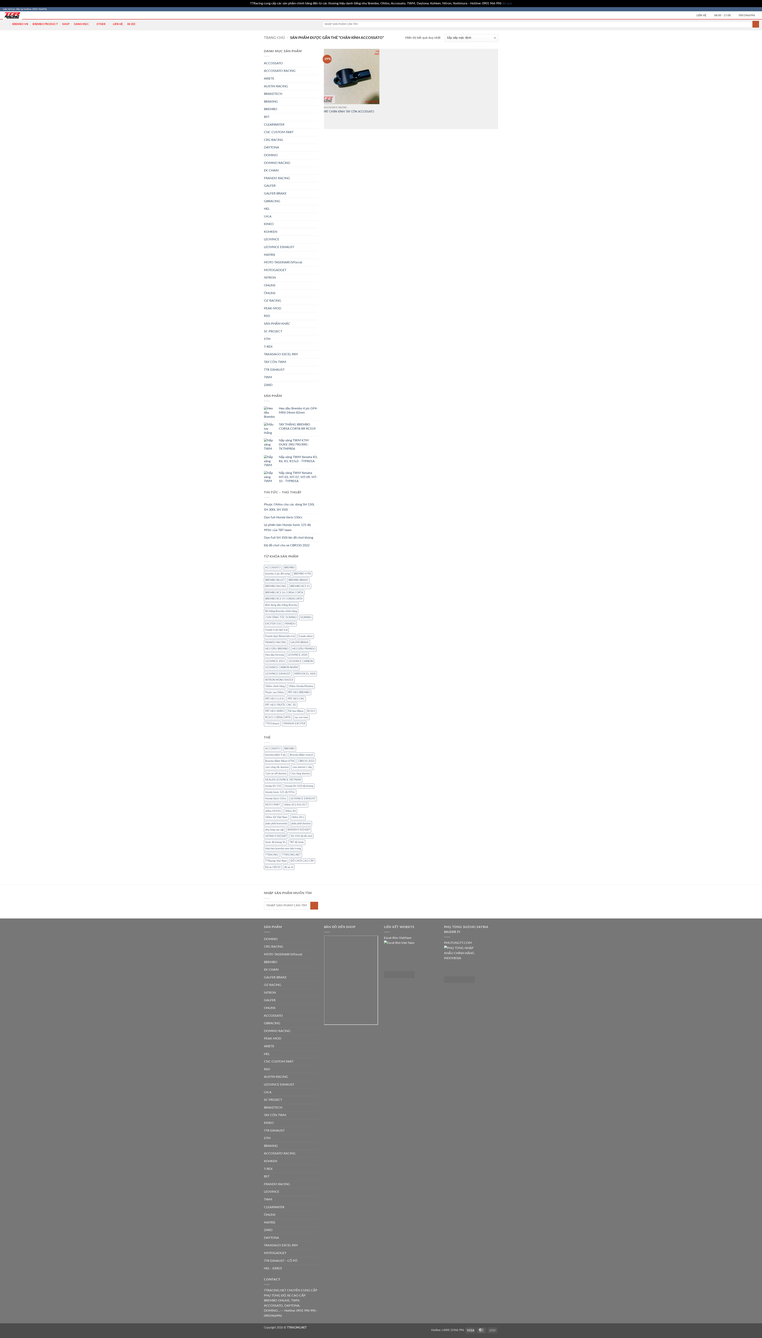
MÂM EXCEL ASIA (305, 674)
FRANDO (290, 624)
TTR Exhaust (272, 723)
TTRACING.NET (291, 855)
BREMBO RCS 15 (300, 586)
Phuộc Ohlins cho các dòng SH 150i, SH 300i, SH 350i (289, 507)
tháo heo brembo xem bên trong (283, 848)
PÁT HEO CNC (296, 699)
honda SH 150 (273, 786)
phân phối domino (301, 823)
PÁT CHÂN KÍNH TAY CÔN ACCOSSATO (349, 111)
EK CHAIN (271, 170)
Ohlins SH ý (297, 817)
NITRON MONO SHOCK (279, 680)
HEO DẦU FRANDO (303, 649)
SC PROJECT (273, 331)
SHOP (65, 24)
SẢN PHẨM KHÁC (277, 323)
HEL (267, 208)
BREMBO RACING (275, 586)
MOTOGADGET (275, 270)
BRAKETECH (273, 93)
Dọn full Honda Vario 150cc (283, 517)
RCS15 (311, 711)
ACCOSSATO (273, 63)
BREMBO (270, 109)
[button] (5, 24)
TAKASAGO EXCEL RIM (281, 354)
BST (266, 116)
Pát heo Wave (295, 711)
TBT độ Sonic (296, 842)
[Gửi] (755, 24)
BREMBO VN (20, 24)
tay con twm (301, 717)
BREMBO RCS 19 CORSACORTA (284, 599)
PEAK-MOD (272, 308)
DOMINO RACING (277, 163)
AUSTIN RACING (276, 86)
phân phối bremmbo (276, 823)
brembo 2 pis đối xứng (277, 574)
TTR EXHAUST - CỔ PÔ (280, 1260)
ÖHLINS (269, 293)
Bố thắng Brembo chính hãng (281, 611)
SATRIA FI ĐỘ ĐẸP (276, 836)
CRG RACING (273, 140)
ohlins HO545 (273, 811)
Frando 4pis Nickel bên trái (280, 636)
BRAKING (271, 101)
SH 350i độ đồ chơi (301, 836)
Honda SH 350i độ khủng (299, 786)
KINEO (269, 224)
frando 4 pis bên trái (276, 630)
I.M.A (267, 216)
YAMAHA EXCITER (294, 723)
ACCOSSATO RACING (279, 70)
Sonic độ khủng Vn (275, 842)
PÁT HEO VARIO (274, 711)
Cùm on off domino (276, 773)
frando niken (306, 636)
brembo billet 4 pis (275, 755)
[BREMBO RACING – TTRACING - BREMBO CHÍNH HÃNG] (15, 15)
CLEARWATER (274, 124)
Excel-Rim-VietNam (397, 937)
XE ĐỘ (131, 24)
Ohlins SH (290, 811)
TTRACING (271, 855)
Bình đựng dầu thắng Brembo (281, 605)
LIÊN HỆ (118, 24)
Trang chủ (274, 38)
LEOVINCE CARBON (301, 661)
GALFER (270, 185)
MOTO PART (272, 805)
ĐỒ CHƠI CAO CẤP (302, 861)
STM (267, 339)
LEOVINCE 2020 (298, 655)
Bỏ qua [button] (507, 3)
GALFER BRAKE (275, 193)
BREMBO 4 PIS (302, 574)
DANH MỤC (81, 24)
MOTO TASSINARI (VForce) (283, 262)
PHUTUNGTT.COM (458, 942)
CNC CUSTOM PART (278, 132)
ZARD (268, 385)
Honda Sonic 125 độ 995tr (280, 792)
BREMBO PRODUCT (45, 24)
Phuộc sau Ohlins (274, 692)
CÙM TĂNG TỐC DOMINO (281, 617)
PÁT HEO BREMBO (299, 692)
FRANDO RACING (277, 178)
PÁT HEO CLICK (274, 699)
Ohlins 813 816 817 (295, 805)
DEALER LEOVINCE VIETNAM (283, 780)
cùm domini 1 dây (302, 767)
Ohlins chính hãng (275, 686)
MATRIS (269, 254)
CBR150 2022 (306, 761)
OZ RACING (272, 300)
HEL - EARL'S (273, 1268)
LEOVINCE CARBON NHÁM (281, 667)
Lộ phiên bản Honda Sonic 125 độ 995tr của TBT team (287, 527)
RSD (267, 316)
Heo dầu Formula (274, 655)
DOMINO (271, 155)
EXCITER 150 (273, 624)
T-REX (268, 346)
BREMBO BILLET (275, 580)
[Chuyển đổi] (315, 109)
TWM (268, 377)
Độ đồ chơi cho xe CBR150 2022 (287, 545)
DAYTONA (271, 147)
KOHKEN (270, 231)
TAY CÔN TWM (275, 362)
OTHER (100, 24)
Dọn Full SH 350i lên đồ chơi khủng (288, 537)
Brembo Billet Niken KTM (279, 761)
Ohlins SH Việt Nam (276, 817)
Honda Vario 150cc (276, 798)
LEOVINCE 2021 (275, 661)
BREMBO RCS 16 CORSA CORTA (284, 592)
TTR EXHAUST (274, 369)
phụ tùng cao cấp (274, 830)
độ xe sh (288, 867)
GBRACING (272, 201)
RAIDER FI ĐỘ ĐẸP (299, 830)
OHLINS (269, 285)
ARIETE (269, 78)
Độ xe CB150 (272, 867)
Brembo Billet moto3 (301, 755)
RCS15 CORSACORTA (278, 717)
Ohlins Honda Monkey (301, 686)
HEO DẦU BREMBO (276, 649)
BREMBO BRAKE (298, 580)
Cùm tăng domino (300, 773)
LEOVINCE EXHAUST (279, 247)
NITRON (270, 277)
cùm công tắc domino (277, 767)
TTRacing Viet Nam (276, 861)
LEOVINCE (271, 239)
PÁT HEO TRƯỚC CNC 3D (280, 705)
